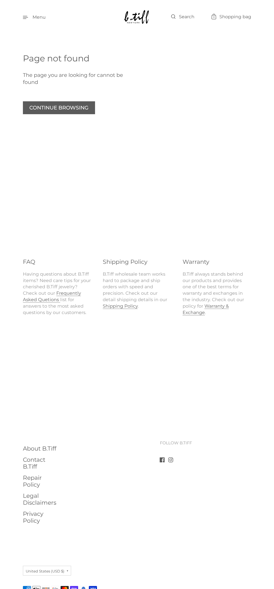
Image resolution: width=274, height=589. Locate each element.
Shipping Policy (120, 306)
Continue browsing (59, 108)
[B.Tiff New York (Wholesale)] (137, 17)
